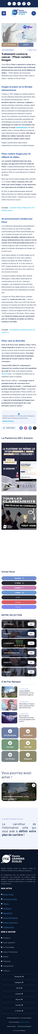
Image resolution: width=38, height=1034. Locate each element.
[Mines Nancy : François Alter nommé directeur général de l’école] (9, 705)
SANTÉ (25, 45)
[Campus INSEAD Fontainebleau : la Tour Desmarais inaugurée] (9, 692)
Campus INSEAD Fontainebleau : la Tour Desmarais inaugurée (26, 693)
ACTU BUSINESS (9, 45)
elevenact (22, 1030)
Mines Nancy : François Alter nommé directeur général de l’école (26, 706)
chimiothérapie (21, 127)
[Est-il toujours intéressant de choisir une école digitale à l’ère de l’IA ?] (9, 717)
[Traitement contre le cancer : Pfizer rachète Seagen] (21, 428)
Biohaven (5, 374)
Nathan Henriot (8, 50)
